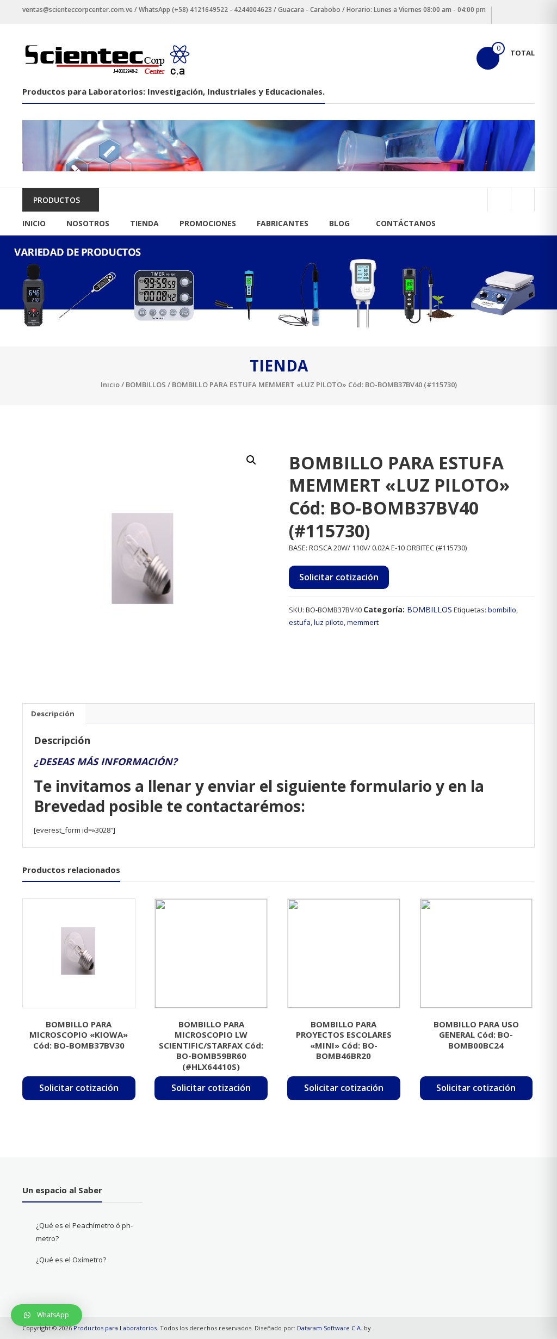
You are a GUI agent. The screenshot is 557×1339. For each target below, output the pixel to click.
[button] (251, 460)
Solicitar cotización (339, 577)
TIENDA (144, 223)
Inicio (110, 384)
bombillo (502, 610)
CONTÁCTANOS (406, 223)
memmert (363, 622)
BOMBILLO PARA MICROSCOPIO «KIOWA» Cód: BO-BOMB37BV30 (78, 1035)
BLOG (339, 223)
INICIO (34, 223)
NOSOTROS (87, 223)
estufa (300, 622)
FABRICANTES (282, 223)
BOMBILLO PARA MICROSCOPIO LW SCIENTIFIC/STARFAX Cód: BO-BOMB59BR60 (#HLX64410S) (211, 1045)
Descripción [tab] (53, 713)
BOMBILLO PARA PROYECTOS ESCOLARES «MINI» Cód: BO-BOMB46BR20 (344, 1040)
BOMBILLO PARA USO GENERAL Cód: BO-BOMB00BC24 (476, 1035)
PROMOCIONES (208, 223)
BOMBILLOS (146, 384)
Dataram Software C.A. (329, 1328)
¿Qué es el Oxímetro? (71, 1259)
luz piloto (329, 622)
